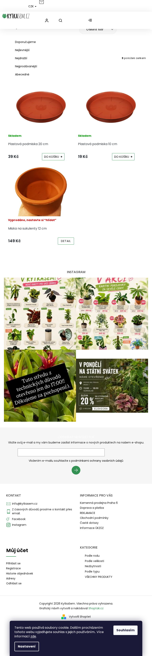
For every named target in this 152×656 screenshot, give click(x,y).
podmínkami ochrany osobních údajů (97, 461)
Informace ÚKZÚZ (92, 528)
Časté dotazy (89, 523)
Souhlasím (125, 630)
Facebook (19, 519)
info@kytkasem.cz (24, 504)
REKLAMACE (87, 513)
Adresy (10, 578)
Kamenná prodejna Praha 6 (99, 503)
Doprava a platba (92, 508)
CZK (31, 6)
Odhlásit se (14, 583)
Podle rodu (92, 556)
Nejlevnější (22, 50)
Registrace (13, 568)
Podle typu (92, 571)
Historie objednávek (19, 573)
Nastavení (27, 646)
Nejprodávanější (26, 66)
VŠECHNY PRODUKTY (98, 577)
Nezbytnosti (93, 566)
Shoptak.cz (96, 608)
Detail (66, 241)
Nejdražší (21, 58)
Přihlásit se (77, 471)
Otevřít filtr (95, 29)
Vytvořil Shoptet (80, 617)
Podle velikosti (94, 561)
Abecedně (22, 74)
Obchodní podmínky (94, 518)
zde (33, 636)
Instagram (19, 525)
